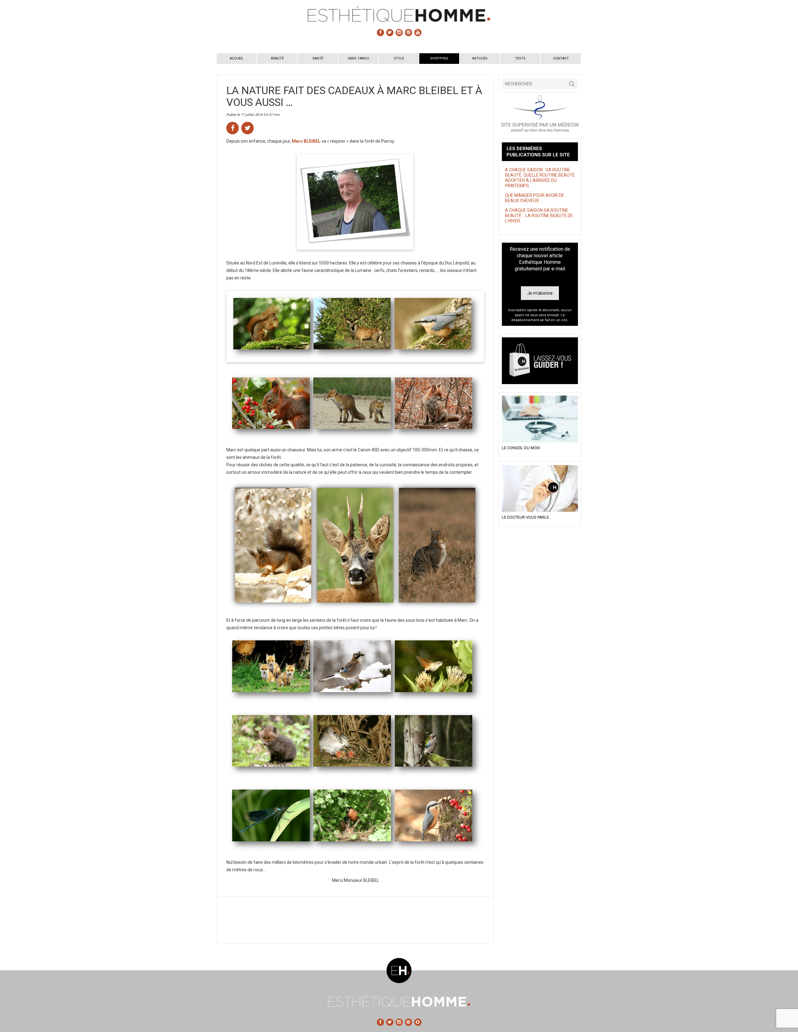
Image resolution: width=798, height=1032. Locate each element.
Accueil (236, 58)
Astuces (480, 58)
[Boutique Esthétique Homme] (539, 361)
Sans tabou (358, 58)
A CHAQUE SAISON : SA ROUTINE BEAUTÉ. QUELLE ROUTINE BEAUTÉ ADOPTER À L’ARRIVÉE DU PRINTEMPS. (540, 177)
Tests (520, 58)
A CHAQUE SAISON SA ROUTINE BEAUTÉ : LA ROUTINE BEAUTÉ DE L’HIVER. (539, 215)
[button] (572, 84)
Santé (317, 58)
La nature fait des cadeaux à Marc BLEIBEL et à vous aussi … (354, 96)
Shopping (439, 58)
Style (399, 58)
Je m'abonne (540, 293)
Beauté (277, 58)
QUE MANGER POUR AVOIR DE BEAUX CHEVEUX (534, 198)
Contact (561, 58)
